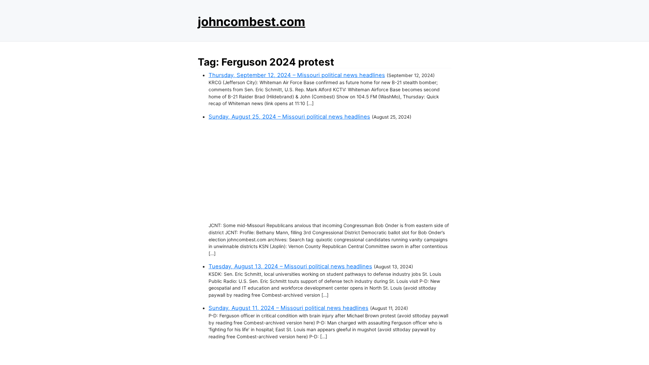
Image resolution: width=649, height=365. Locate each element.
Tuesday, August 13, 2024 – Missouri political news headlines (290, 266)
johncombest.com (251, 21)
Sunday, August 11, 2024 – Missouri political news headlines (288, 308)
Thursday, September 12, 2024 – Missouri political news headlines (297, 75)
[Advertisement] (330, 171)
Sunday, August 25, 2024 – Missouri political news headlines (289, 116)
